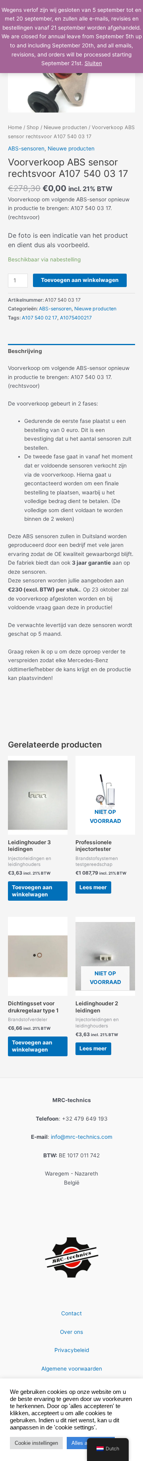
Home (15, 127)
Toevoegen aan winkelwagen (80, 280)
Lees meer (93, 887)
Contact (71, 1313)
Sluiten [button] (93, 63)
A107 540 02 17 (39, 318)
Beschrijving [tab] (25, 351)
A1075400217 (76, 318)
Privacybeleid (71, 1350)
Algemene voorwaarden (71, 1368)
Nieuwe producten (65, 127)
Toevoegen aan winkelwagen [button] (32, 891)
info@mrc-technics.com (81, 1137)
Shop (33, 127)
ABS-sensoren (26, 148)
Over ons (71, 1332)
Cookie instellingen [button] (36, 1443)
